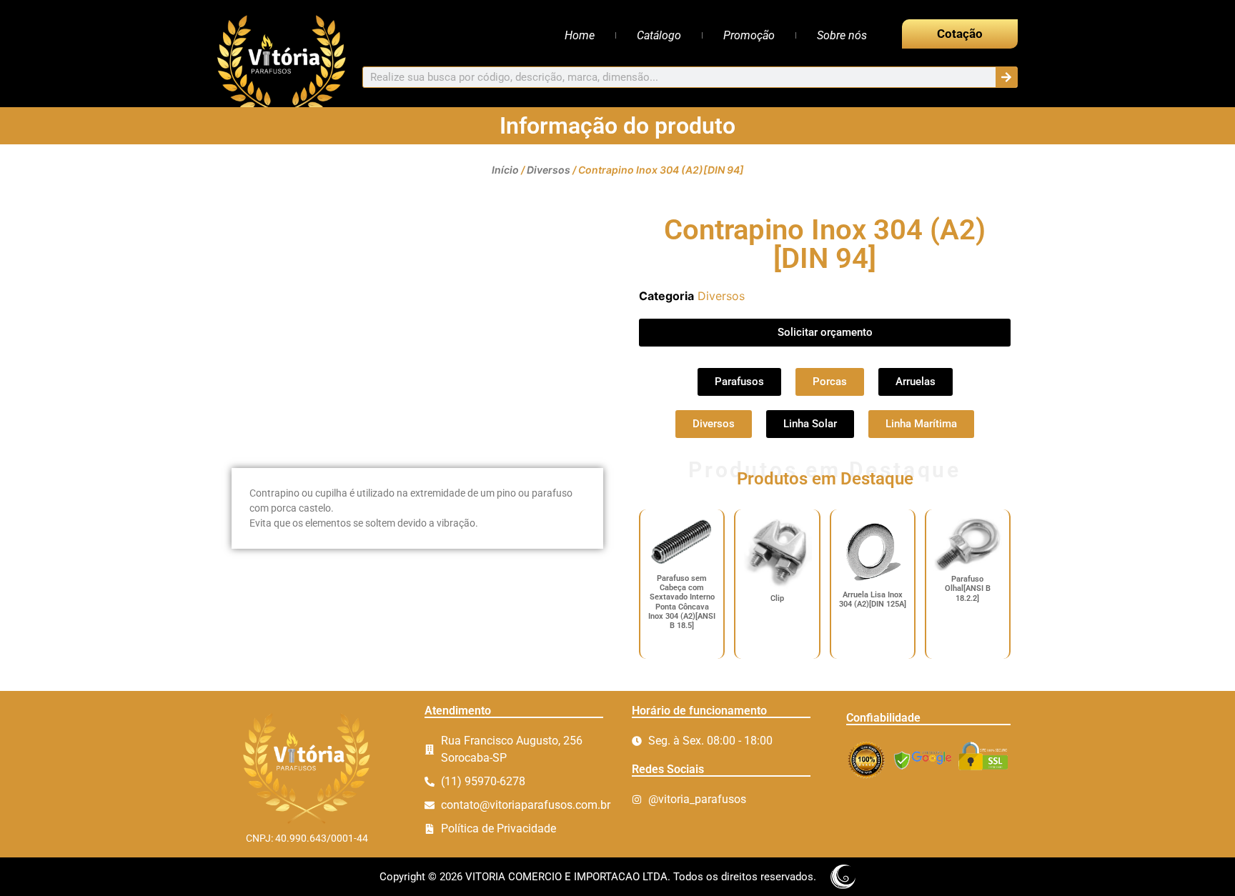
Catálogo (659, 35)
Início (505, 170)
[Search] (1006, 77)
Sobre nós (842, 35)
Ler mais (777, 619)
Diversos (548, 170)
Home (580, 35)
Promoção (749, 35)
